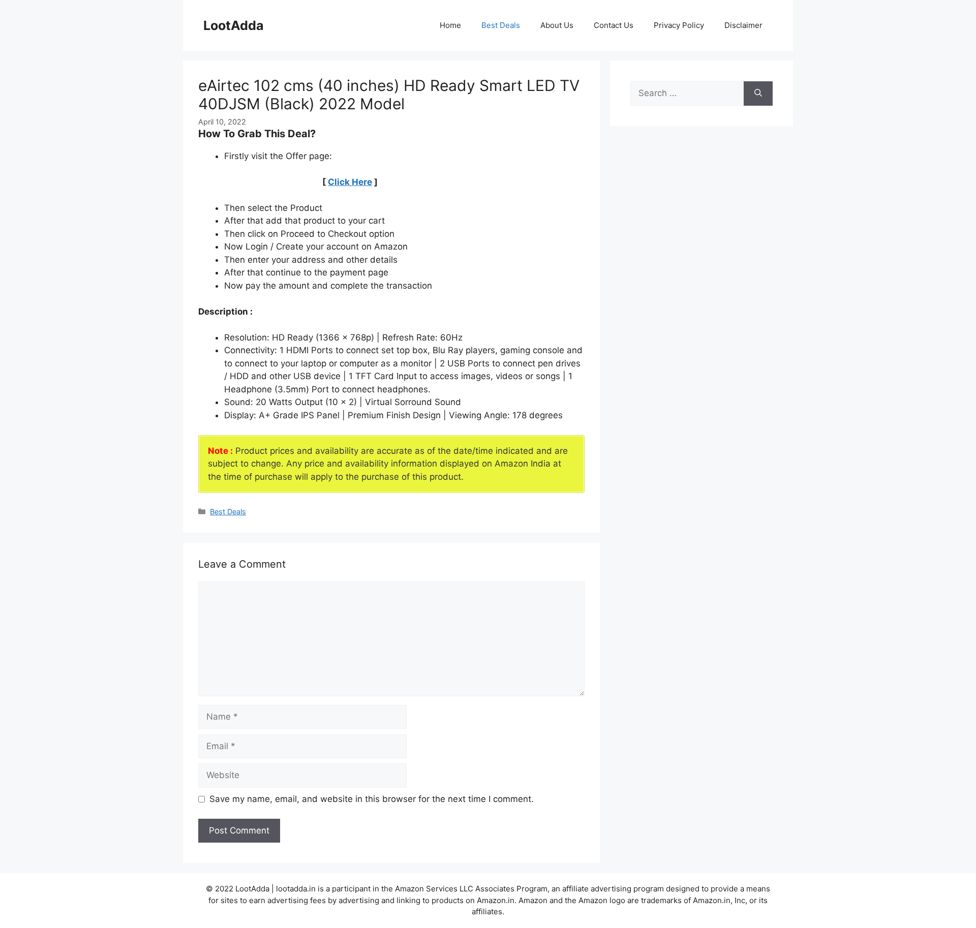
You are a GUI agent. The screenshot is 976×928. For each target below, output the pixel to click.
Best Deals (500, 25)
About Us (556, 25)
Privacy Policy (679, 25)
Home (450, 25)
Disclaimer (743, 25)
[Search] (758, 93)
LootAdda (233, 25)
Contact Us (613, 25)
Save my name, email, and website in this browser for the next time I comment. (371, 799)
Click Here (350, 182)
